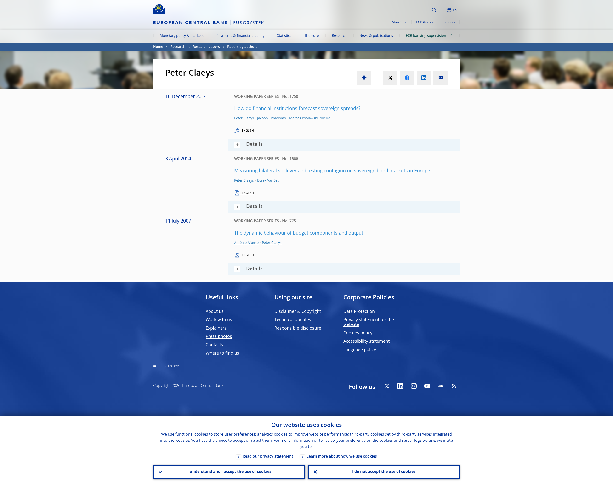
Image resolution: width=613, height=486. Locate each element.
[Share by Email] (440, 78)
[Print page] (364, 78)
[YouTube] (427, 386)
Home (158, 47)
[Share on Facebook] (407, 78)
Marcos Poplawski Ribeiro (309, 118)
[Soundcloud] (440, 386)
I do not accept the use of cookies (383, 472)
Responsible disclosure (297, 328)
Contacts (214, 345)
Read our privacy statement (268, 456)
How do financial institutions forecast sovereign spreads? (297, 108)
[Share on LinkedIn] (424, 78)
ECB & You (424, 22)
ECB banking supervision (426, 36)
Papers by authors (242, 47)
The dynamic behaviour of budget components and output (298, 233)
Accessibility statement (366, 341)
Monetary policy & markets (182, 36)
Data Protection (359, 311)
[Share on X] (390, 78)
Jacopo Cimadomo (271, 118)
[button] (443, 10)
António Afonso (246, 243)
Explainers (216, 328)
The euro (311, 36)
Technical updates (292, 320)
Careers (449, 22)
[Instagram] (414, 386)
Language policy (359, 350)
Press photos (219, 337)
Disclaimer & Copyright (297, 311)
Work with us (219, 320)
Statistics (284, 36)
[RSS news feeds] (454, 386)
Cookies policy (357, 333)
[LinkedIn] (400, 386)
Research (339, 36)
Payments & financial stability (240, 36)
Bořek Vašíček (268, 180)
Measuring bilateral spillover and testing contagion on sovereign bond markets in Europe (332, 171)
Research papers (206, 47)
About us (399, 22)
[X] (387, 386)
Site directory (169, 366)
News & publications (376, 36)
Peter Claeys (244, 118)
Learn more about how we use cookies (341, 456)
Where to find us (222, 353)
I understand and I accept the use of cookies (229, 472)
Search (434, 10)
